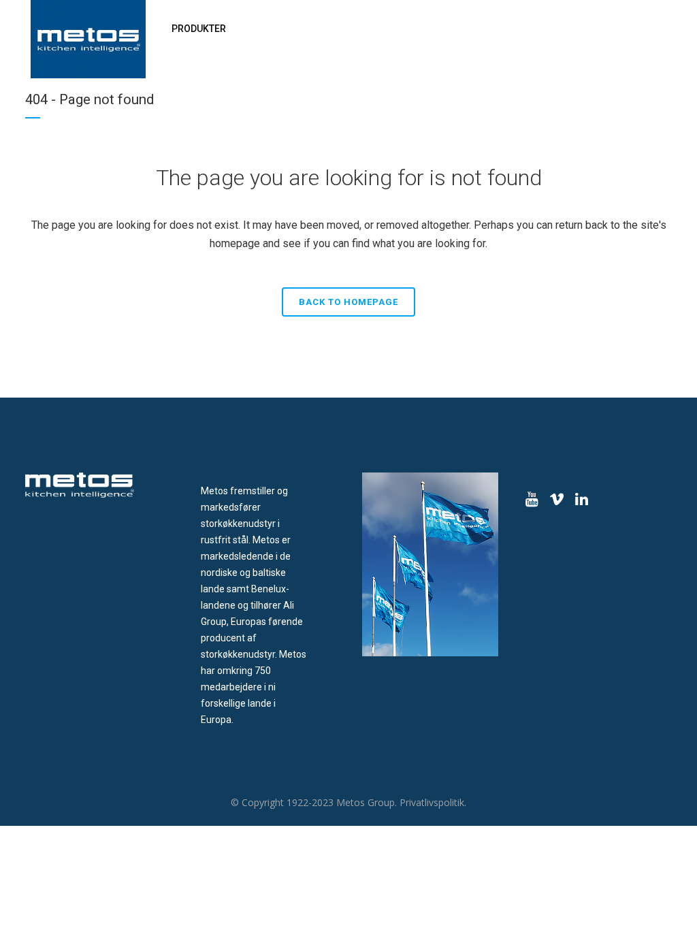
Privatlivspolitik (432, 802)
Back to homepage (348, 302)
